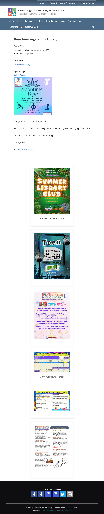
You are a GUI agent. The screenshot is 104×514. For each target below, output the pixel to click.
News (62, 21)
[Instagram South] (56, 494)
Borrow (28, 21)
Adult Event (20, 75)
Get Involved (31, 27)
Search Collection (67, 3)
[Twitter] (63, 494)
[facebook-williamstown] (41, 494)
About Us (13, 21)
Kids (41, 21)
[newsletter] (70, 494)
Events (49, 21)
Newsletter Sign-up (86, 3)
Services (72, 21)
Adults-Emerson (25, 149)
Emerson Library (22, 64)
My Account (52, 3)
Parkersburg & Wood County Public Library (40, 10)
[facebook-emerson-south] (34, 494)
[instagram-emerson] (48, 494)
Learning (14, 27)
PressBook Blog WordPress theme (57, 511)
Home (41, 3)
